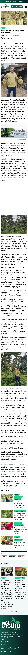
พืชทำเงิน (23, 511)
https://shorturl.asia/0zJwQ (12, 474)
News (3, 28)
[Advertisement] (14, 197)
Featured (17, 494)
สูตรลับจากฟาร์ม (18, 497)
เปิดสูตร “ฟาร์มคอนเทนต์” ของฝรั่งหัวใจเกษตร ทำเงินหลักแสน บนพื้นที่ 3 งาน (19, 504)
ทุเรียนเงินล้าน (12, 556)
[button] (11, 611)
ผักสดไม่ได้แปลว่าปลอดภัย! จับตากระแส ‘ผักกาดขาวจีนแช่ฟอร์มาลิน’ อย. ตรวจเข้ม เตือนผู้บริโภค (20, 585)
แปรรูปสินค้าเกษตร (19, 525)
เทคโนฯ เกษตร (21, 556)
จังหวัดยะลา (4, 556)
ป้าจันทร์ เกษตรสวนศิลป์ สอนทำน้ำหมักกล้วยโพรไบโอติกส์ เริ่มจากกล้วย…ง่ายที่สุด (20, 544)
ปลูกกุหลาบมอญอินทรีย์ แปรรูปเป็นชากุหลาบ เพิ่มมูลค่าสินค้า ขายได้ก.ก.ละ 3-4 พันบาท (20, 530)
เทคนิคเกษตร (18, 499)
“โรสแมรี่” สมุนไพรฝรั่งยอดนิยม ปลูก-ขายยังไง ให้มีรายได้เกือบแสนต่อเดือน (20, 516)
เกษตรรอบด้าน (18, 523)
